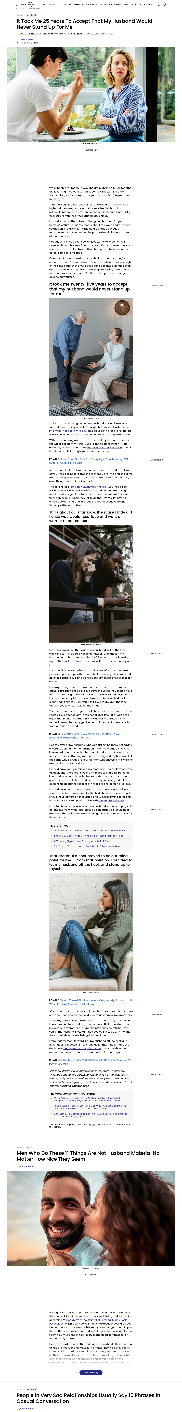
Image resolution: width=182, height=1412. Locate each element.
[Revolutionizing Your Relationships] (28, 4)
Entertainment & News (92, 4)
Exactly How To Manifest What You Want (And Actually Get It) (89, 830)
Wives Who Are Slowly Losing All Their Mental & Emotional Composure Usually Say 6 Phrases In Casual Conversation (87, 1099)
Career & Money (130, 4)
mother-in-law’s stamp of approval (76, 661)
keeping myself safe (111, 800)
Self (71, 4)
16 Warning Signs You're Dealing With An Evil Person (83, 841)
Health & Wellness (112, 4)
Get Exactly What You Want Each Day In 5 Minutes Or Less (87, 846)
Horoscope (62, 4)
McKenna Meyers (25, 40)
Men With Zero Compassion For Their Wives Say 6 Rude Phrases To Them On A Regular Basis (91, 1115)
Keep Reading (91, 1372)
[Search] (158, 4)
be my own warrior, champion (82, 1048)
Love (45, 4)
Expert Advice (145, 4)
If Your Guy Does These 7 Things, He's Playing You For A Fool (88, 835)
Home (19, 15)
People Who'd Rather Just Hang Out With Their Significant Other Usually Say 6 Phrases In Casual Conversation (90, 1107)
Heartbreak (31, 15)
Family (77, 4)
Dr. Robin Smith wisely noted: (88, 487)
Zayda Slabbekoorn (26, 1166)
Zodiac (51, 4)
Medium (93, 1124)
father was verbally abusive (104, 447)
